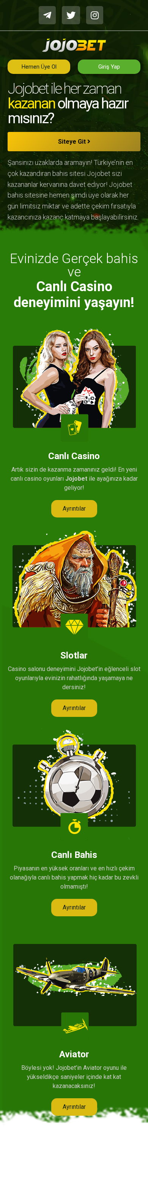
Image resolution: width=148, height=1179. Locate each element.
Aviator (74, 1054)
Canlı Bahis (74, 855)
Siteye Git (72, 141)
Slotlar (74, 655)
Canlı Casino (74, 456)
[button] (74, 508)
